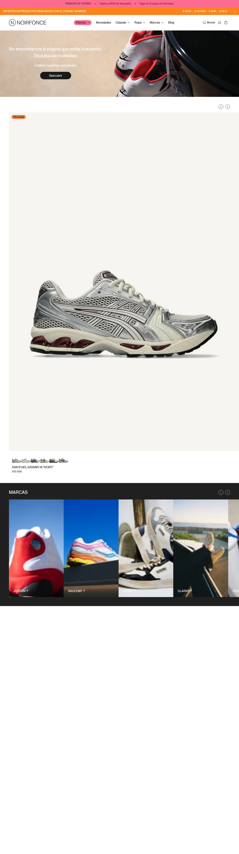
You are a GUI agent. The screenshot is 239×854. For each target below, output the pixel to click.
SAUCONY (75, 591)
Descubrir (55, 75)
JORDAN (19, 591)
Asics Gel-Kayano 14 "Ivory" (33, 467)
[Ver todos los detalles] (36, 548)
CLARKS (183, 591)
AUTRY (128, 591)
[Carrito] (226, 22)
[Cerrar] (235, 11)
